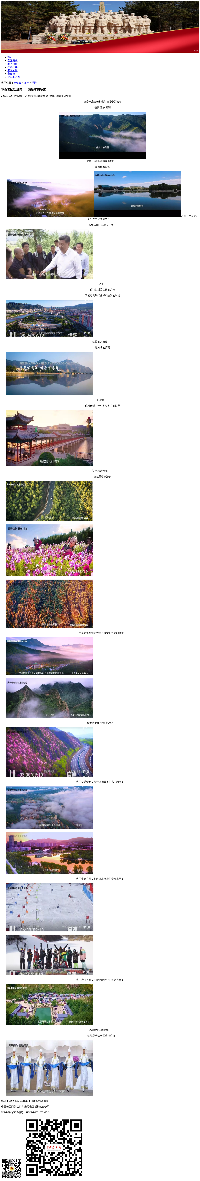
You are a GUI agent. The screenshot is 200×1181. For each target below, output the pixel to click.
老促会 (11, 73)
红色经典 (13, 67)
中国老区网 (14, 77)
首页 (10, 57)
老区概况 (13, 60)
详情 (34, 82)
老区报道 (13, 63)
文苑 (26, 82)
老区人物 (13, 70)
